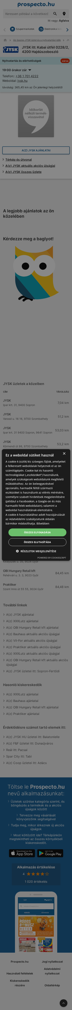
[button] (36, 551)
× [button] (64, 453)
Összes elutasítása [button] (37, 542)
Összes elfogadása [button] (37, 532)
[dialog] (36, 505)
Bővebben (42, 523)
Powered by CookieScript (51, 557)
